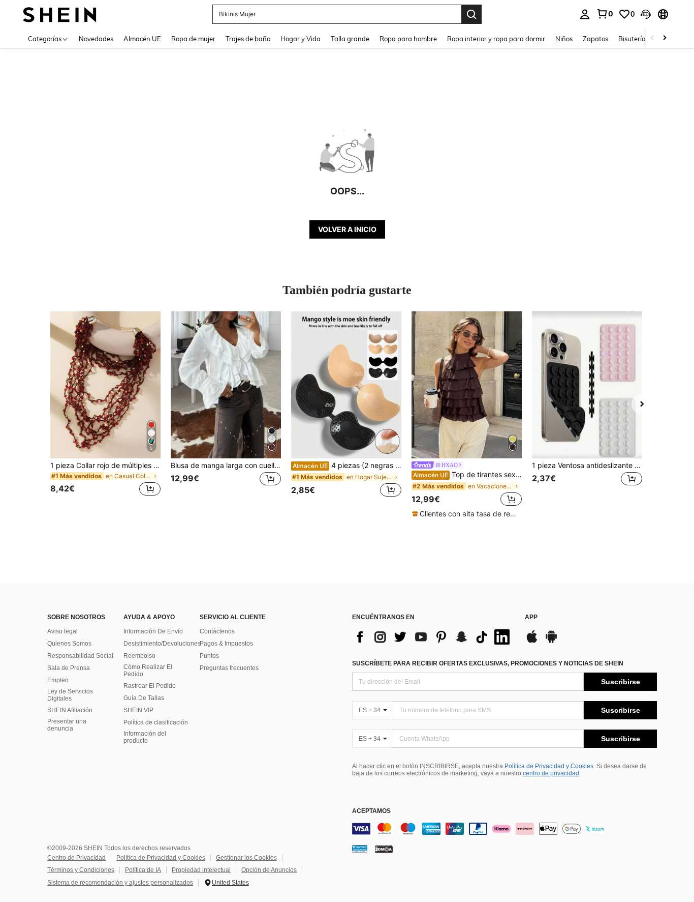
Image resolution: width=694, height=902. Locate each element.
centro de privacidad (551, 773)
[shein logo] (60, 14)
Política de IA (143, 870)
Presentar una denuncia (66, 725)
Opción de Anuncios (269, 870)
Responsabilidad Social (80, 655)
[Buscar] (471, 14)
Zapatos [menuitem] (595, 39)
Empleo (58, 680)
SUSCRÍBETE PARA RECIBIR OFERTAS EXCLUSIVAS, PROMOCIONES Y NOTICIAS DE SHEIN (487, 663)
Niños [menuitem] (564, 39)
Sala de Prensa (68, 668)
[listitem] (105, 409)
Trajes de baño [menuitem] (248, 39)
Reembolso (139, 655)
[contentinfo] (504, 829)
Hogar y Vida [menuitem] (300, 39)
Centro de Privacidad (76, 857)
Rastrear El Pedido (149, 685)
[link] (604, 14)
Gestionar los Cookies (246, 857)
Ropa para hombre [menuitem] (408, 39)
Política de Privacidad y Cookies (548, 766)
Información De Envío (153, 631)
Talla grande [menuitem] (350, 39)
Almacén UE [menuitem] (142, 39)
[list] (433, 637)
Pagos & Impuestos (226, 643)
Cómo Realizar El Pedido (147, 670)
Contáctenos (217, 631)
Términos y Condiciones (80, 870)
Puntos (209, 655)
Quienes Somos (69, 643)
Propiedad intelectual (201, 870)
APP (531, 617)
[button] (646, 14)
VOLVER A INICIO (347, 229)
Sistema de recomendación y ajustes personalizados (120, 882)
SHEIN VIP (138, 710)
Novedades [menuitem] (96, 39)
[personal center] (585, 14)
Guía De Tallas (143, 698)
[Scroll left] (652, 38)
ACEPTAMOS (371, 811)
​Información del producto (144, 737)
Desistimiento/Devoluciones (162, 643)
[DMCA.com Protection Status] (384, 848)
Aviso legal (62, 631)
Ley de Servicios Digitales (70, 695)
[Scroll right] (664, 38)
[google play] (551, 641)
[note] (467, 514)
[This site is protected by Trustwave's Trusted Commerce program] (359, 848)
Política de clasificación (155, 722)
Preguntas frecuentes (229, 668)
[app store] (532, 641)
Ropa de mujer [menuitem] (193, 39)
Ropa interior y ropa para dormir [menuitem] (496, 39)
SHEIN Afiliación (69, 710)
